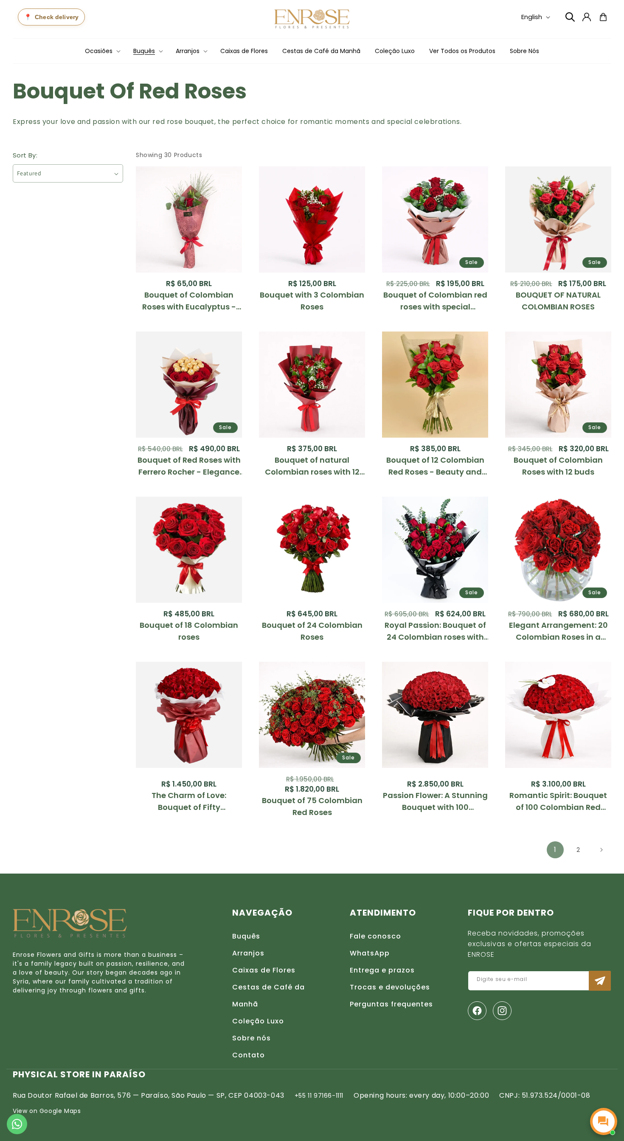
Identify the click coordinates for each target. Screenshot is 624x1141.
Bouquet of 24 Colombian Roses (312, 631)
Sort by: (25, 155)
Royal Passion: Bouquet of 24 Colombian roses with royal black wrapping (435, 631)
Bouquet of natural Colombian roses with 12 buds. (312, 466)
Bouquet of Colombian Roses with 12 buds (558, 466)
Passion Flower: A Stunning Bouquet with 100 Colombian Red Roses (435, 801)
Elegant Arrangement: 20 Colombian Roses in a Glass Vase (558, 631)
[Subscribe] (600, 981)
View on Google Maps (47, 1111)
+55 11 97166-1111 (319, 1095)
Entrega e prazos (382, 970)
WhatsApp (370, 953)
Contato (248, 1055)
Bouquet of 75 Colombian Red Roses (312, 806)
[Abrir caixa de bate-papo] (603, 1121)
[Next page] (601, 849)
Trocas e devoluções (390, 987)
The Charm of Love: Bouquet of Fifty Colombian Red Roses (189, 801)
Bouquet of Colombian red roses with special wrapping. (435, 301)
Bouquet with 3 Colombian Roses (312, 300)
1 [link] (555, 849)
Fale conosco (375, 936)
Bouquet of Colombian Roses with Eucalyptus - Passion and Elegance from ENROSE (189, 301)
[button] (102, 51)
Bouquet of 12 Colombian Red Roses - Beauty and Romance (435, 466)
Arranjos (248, 953)
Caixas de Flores (263, 970)
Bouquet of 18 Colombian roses (189, 631)
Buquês (246, 936)
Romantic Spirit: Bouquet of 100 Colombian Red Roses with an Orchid (558, 801)
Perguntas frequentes (391, 1004)
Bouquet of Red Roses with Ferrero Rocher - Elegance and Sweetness (189, 466)
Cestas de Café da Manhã (268, 995)
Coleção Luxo (258, 1021)
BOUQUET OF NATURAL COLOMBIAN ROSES (558, 300)
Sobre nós (251, 1038)
